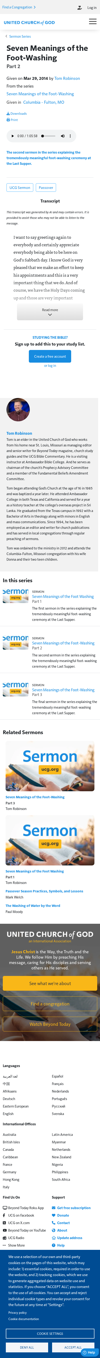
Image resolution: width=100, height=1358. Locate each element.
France (7, 1164)
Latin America (62, 1134)
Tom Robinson (67, 78)
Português (59, 1098)
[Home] (29, 22)
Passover (46, 187)
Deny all (27, 1347)
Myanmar (59, 1142)
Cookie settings (50, 1334)
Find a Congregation (17, 7)
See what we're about (50, 983)
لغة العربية (10, 1076)
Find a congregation (50, 1003)
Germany (9, 1172)
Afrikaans (10, 1091)
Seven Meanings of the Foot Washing (35, 871)
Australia (9, 1134)
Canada (8, 1149)
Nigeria (57, 1164)
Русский (58, 1106)
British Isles (11, 1142)
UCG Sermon (20, 187)
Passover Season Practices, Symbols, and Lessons (44, 891)
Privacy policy (17, 1312)
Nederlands (60, 1091)
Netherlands (61, 1149)
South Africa (61, 1179)
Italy (6, 1187)
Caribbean (10, 1157)
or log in (50, 365)
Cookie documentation (23, 1319)
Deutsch (9, 1098)
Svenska (58, 1113)
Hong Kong (11, 1179)
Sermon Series (20, 36)
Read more (50, 309)
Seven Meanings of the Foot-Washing (40, 93)
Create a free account (50, 356)
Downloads (18, 113)
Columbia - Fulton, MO (43, 102)
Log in (92, 7)
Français (57, 1083)
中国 (6, 1083)
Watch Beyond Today (50, 1024)
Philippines (60, 1172)
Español (57, 1076)
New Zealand (61, 1157)
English (8, 1113)
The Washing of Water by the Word (33, 905)
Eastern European (16, 1106)
